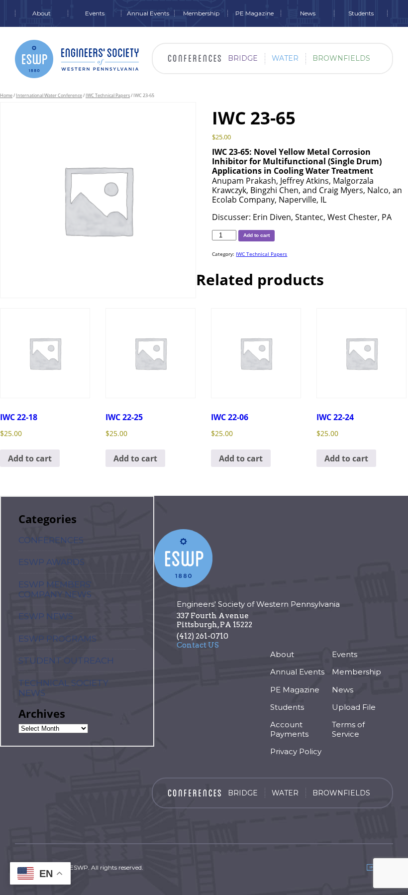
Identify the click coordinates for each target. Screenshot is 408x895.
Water (285, 58)
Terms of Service (348, 729)
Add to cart (256, 235)
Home (6, 95)
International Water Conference (49, 95)
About (41, 13)
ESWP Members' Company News (55, 589)
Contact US (198, 645)
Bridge (243, 58)
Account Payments (289, 729)
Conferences (51, 540)
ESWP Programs (57, 639)
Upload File (354, 707)
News (307, 13)
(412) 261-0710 (202, 636)
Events (94, 13)
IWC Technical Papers (108, 95)
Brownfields (341, 58)
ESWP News (45, 616)
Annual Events (148, 13)
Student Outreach (66, 661)
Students (361, 13)
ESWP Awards (51, 562)
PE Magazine (254, 13)
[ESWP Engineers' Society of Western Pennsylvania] (77, 59)
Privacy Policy (295, 751)
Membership (201, 13)
